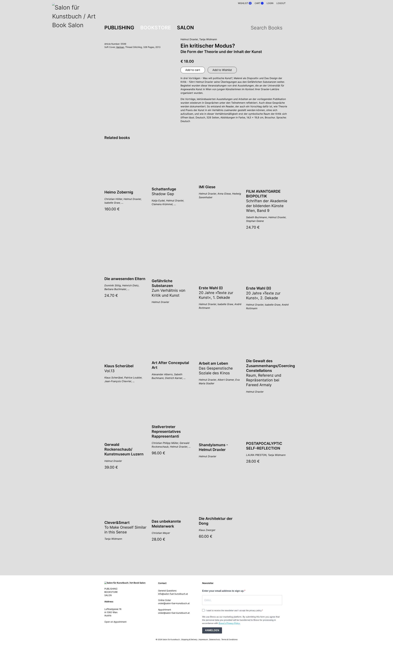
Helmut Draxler (189, 39)
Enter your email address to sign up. (223, 591)
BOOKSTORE (155, 28)
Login (270, 3)
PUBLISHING (119, 28)
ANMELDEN (212, 630)
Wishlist (244, 3)
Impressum (203, 639)
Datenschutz (214, 639)
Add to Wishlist (222, 70)
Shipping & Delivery (189, 639)
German (120, 47)
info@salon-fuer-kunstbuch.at (173, 593)
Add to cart (192, 70)
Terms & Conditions (229, 639)
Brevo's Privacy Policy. (229, 623)
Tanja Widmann (208, 39)
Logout (281, 3)
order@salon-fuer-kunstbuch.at (174, 603)
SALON (185, 28)
